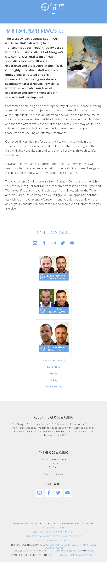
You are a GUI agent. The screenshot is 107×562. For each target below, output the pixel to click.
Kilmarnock (60, 550)
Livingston (48, 550)
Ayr (68, 550)
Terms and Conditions (53, 527)
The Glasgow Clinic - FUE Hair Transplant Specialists (53, 7)
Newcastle (49, 547)
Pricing (53, 373)
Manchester (89, 545)
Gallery (53, 380)
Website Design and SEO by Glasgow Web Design (73, 555)
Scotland (55, 545)
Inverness (76, 550)
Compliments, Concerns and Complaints (53, 532)
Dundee (16, 550)
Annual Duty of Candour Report (53, 540)
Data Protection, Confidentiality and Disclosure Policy (53, 536)
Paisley (24, 550)
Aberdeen (77, 545)
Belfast (59, 547)
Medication (53, 367)
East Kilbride (35, 550)
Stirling (90, 550)
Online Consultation (53, 360)
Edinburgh (66, 545)
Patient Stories (53, 386)
